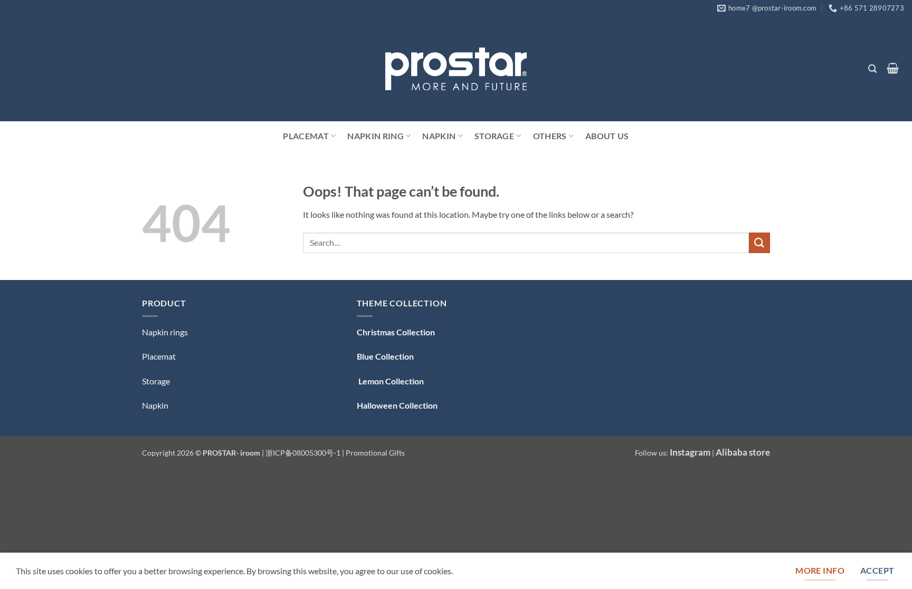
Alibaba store (743, 452)
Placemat (306, 136)
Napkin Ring (375, 136)
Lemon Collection (390, 381)
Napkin (438, 136)
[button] (872, 69)
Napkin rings (165, 332)
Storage (494, 136)
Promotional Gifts (375, 452)
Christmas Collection (396, 332)
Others (550, 136)
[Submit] (759, 243)
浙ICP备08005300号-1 (303, 452)
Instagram (690, 452)
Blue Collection (385, 356)
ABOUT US (607, 136)
